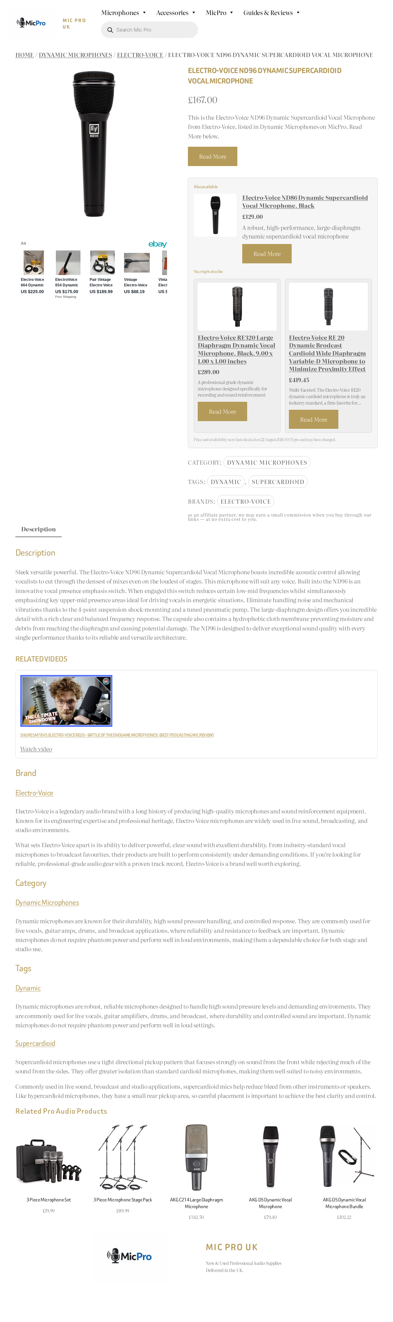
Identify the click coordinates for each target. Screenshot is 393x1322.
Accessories (172, 12)
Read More (212, 156)
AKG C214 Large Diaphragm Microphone (196, 1203)
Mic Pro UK (74, 23)
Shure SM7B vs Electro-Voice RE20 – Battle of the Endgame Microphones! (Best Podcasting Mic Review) (117, 735)
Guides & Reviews (268, 12)
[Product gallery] (94, 144)
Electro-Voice (140, 54)
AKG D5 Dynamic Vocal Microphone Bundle (344, 1203)
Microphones (120, 12)
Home (24, 54)
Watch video (36, 748)
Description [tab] (38, 529)
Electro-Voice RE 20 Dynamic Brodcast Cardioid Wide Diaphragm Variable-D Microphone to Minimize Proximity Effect (327, 353)
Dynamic (226, 481)
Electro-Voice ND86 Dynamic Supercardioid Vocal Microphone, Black (305, 201)
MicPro (216, 12)
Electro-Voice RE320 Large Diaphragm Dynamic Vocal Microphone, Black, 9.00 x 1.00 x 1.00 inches (236, 349)
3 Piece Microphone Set (48, 1199)
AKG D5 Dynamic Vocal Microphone (270, 1203)
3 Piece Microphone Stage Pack (122, 1199)
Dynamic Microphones (75, 54)
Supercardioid (278, 481)
